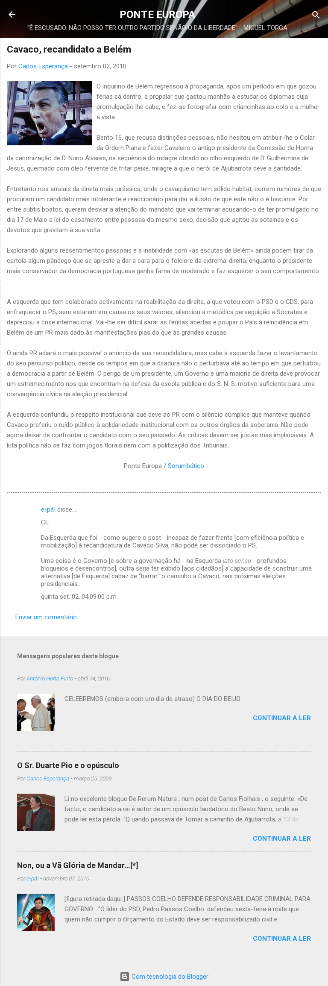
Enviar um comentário (46, 617)
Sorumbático (186, 466)
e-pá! (48, 509)
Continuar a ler (282, 718)
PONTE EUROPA (157, 15)
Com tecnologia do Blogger (169, 976)
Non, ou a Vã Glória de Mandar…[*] (77, 865)
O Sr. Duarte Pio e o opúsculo (68, 765)
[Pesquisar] (316, 15)
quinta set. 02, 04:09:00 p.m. (79, 596)
